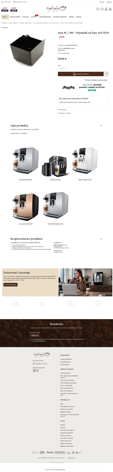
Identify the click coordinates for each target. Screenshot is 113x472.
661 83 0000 (7, 2)
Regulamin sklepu (65, 412)
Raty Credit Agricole (66, 391)
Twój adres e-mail (34, 332)
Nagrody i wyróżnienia (66, 446)
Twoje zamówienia (65, 359)
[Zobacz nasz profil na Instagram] (37, 371)
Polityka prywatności (66, 409)
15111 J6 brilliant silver (25, 180)
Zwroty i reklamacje (66, 385)
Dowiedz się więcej (10, 284)
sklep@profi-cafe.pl (21, 2)
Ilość (59, 65)
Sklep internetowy (54, 469)
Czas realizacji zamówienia (68, 383)
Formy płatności (65, 373)
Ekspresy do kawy (65, 435)
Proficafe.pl (4, 23)
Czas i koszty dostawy (67, 380)
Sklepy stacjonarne (66, 443)
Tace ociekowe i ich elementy (40, 23)
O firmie (62, 427)
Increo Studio (58, 462)
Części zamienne (13, 23)
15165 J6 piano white (85, 180)
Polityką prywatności (39, 341)
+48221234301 (58, 250)
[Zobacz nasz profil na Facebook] (34, 371)
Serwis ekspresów (65, 441)
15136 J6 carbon (55, 180)
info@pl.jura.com (58, 252)
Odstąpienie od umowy (67, 406)
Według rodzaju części (25, 23)
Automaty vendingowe (67, 430)
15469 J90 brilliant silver (55, 224)
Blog (61, 404)
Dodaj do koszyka (83, 74)
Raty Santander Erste (66, 388)
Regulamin (39, 339)
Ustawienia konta (65, 362)
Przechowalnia (64, 364)
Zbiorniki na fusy (54, 23)
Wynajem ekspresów (66, 433)
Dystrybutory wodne (66, 438)
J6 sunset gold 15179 (25, 224)
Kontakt (62, 425)
